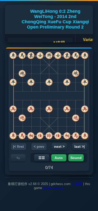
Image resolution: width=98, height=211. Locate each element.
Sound (76, 158)
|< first (18, 146)
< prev (39, 146)
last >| (79, 146)
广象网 (77, 184)
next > (59, 146)
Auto (59, 158)
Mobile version (53, 188)
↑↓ (18, 158)
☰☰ (41, 158)
